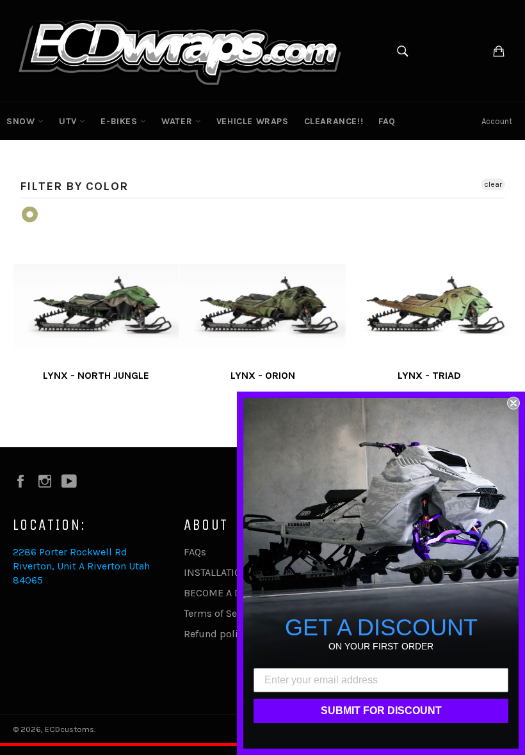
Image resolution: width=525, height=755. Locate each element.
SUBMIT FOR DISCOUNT (381, 710)
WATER (178, 121)
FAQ (387, 121)
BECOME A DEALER (227, 593)
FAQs (195, 552)
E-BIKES (120, 121)
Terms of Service (221, 613)
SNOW (22, 121)
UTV (69, 121)
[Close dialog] (513, 403)
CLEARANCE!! (334, 121)
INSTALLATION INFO (229, 572)
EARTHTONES (30, 214)
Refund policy (216, 634)
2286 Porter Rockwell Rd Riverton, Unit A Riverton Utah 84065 (81, 566)
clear (493, 184)
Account (496, 121)
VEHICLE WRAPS (252, 121)
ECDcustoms (69, 729)
